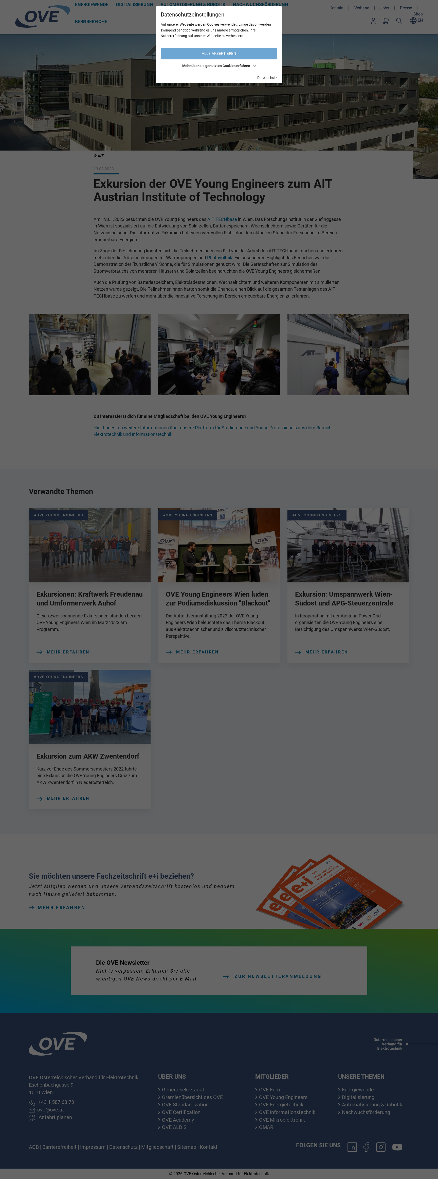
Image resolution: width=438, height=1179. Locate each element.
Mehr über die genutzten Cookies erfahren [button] (216, 66)
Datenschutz (267, 78)
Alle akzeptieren (219, 53)
